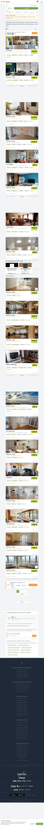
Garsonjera (12, 645)
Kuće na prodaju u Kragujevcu (22, 749)
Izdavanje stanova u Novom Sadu (22, 722)
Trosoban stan (26, 650)
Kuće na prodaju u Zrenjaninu (22, 753)
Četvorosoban (25, 652)
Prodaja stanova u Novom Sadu (22, 698)
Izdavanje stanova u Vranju (22, 736)
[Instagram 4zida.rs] (28, 795)
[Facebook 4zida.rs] (26, 795)
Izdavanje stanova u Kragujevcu (22, 725)
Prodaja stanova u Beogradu (22, 669)
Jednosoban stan (23, 645)
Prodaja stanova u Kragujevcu (22, 702)
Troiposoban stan (13, 652)
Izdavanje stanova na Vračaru (22, 689)
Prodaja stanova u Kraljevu (22, 715)
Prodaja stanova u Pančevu (22, 711)
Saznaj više (32, 823)
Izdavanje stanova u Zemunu (22, 686)
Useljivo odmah (18, 12)
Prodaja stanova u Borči (22, 671)
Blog (2, 765)
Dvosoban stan (27, 647)
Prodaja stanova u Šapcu (22, 707)
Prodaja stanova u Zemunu (22, 673)
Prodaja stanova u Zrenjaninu (22, 705)
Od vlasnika (32, 12)
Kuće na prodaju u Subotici (22, 751)
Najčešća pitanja (18, 766)
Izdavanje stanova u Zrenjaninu (22, 729)
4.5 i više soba (12, 654)
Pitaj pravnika (22, 758)
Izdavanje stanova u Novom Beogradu (22, 687)
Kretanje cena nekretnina (22, 756)
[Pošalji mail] (33, 795)
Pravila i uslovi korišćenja (37, 765)
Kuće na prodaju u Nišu (22, 747)
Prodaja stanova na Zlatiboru (22, 713)
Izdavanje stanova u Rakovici (22, 691)
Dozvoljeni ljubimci (10, 12)
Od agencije (38, 12)
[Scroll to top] (22, 663)
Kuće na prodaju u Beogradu (22, 754)
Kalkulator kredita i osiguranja (22, 760)
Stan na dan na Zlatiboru (22, 738)
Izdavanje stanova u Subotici (22, 727)
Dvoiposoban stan (13, 650)
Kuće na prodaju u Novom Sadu (22, 745)
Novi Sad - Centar (19, 20)
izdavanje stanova (11, 20)
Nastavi (39, 823)
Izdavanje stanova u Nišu (22, 724)
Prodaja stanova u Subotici (22, 704)
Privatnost (26, 766)
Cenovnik (28, 765)
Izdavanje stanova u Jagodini (22, 735)
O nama (6, 765)
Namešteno (25, 12)
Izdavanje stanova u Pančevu (22, 733)
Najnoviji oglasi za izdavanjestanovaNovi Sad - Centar (18, 625)
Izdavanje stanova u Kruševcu (22, 731)
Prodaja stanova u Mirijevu (22, 677)
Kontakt (11, 765)
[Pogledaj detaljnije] (22, 42)
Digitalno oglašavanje (20, 765)
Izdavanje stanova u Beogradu (22, 684)
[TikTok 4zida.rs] (30, 795)
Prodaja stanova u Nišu (22, 700)
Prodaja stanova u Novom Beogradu (22, 675)
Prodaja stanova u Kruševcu (22, 709)
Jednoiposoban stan (14, 647)
